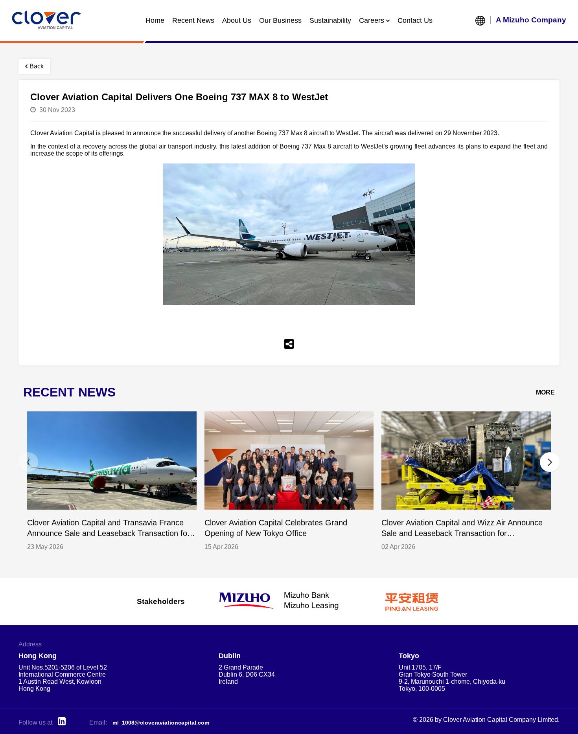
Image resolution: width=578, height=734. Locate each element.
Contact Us (415, 20)
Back (36, 66)
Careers (371, 20)
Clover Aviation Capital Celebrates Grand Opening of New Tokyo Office (275, 528)
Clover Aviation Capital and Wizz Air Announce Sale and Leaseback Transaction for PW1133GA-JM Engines (462, 528)
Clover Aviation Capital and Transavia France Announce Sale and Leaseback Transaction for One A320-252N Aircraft (108, 528)
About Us (236, 20)
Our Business (280, 20)
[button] (550, 462)
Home (154, 20)
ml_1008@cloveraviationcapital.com (160, 722)
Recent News (193, 20)
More (545, 392)
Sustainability (330, 20)
